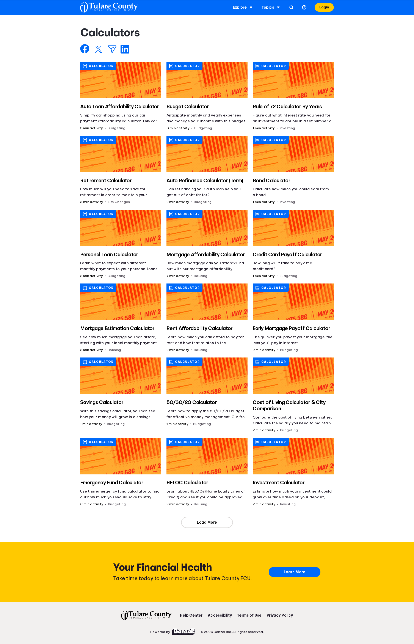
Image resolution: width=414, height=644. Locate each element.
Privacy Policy (280, 615)
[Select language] (304, 7)
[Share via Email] (112, 49)
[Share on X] (98, 49)
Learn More (294, 572)
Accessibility (220, 615)
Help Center (191, 615)
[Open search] (291, 7)
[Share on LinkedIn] (125, 49)
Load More (207, 522)
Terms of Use (249, 615)
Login (324, 7)
